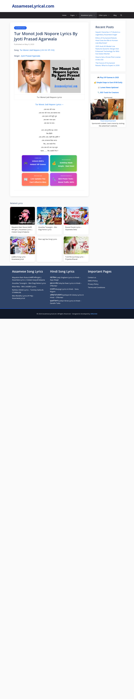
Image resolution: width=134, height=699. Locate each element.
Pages (72, 15)
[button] (121, 15)
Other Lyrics (103, 15)
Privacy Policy (93, 284)
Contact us (92, 277)
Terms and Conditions (96, 287)
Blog (115, 15)
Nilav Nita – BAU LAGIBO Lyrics (24, 286)
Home (64, 15)
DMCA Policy (93, 281)
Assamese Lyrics (86, 15)
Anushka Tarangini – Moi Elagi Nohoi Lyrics (29, 283)
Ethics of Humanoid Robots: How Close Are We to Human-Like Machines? (106, 40)
